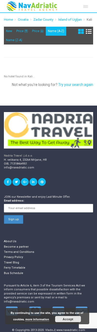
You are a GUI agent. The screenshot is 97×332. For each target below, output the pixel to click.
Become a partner (16, 246)
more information (37, 319)
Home (8, 19)
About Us (10, 241)
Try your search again (75, 85)
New (9, 31)
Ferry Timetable (14, 267)
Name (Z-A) (14, 40)
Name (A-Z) (56, 31)
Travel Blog (11, 262)
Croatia (23, 19)
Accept (68, 319)
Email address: (14, 200)
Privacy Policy (13, 257)
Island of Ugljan (70, 19)
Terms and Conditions (19, 252)
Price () (22, 31)
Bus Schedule (13, 273)
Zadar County (43, 19)
